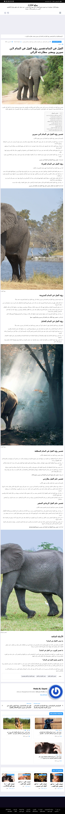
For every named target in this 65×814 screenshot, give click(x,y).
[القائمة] (60, 12)
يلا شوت (28, 809)
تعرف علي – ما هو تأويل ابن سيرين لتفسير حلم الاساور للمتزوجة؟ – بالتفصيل (41, 785)
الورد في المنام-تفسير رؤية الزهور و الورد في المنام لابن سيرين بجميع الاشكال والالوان (19, 706)
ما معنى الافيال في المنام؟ (55, 127)
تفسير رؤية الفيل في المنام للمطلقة (54, 121)
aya (59, 730)
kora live (28, 811)
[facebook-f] (13, 1)
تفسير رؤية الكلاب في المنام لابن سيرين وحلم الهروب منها (44, 317)
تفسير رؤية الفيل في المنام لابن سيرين (53, 115)
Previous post (37, 703)
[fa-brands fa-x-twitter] (11, 1)
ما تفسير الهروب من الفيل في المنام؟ (53, 129)
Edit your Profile (40, 691)
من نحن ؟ (57, 809)
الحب (28, 309)
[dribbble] (9, 1)
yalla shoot (8, 809)
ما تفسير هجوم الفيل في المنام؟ (54, 130)
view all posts (43, 694)
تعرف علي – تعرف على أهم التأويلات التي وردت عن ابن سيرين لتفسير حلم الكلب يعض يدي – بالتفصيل (18, 732)
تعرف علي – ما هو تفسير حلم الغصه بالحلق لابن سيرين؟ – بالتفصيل (57, 785)
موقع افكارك (33, 5)
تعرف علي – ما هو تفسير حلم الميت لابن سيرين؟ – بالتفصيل (24, 783)
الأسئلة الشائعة (58, 126)
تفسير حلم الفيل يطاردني (56, 123)
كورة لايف (49, 811)
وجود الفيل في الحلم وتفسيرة (28, 41)
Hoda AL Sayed (17, 41)
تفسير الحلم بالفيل (46, 41)
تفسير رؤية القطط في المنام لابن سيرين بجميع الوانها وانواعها (43, 527)
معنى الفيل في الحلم (38, 41)
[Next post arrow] (2, 706)
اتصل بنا (40, 809)
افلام (15, 811)
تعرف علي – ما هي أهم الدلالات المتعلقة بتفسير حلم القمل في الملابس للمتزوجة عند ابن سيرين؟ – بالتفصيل (50, 757)
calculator (9, 811)
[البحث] (8, 13)
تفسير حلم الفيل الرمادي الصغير (55, 124)
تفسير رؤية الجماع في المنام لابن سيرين (48, 160)
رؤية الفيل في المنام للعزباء (55, 116)
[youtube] (4, 1)
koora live (21, 809)
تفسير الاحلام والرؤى (57, 41)
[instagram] (7, 1)
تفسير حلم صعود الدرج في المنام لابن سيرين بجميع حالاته (45, 475)
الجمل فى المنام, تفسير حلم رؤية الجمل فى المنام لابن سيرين (43, 186)
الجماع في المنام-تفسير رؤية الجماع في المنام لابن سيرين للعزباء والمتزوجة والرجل (47, 706)
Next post (29, 703)
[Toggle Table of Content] (60, 113)
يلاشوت (34, 809)
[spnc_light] (5, 13)
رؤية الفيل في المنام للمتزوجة (55, 118)
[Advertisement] (32, 24)
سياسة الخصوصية (49, 809)
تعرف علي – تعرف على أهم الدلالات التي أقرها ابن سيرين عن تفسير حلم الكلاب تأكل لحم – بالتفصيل (50, 732)
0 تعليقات (60, 44)
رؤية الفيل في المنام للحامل (55, 120)
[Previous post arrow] (62, 706)
